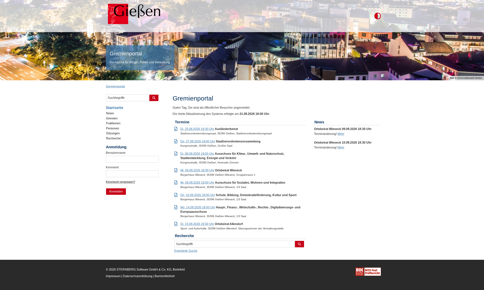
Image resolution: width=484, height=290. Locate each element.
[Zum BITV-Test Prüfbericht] (368, 272)
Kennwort (112, 167)
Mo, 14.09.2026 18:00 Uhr (197, 207)
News (110, 113)
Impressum (113, 276)
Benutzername (116, 152)
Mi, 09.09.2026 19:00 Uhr (197, 182)
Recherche (113, 138)
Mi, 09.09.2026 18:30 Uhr (197, 170)
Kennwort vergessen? (120, 181)
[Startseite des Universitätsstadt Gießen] (133, 16)
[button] (377, 16)
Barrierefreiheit (165, 276)
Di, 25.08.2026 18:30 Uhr (197, 129)
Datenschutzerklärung (137, 276)
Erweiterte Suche (185, 250)
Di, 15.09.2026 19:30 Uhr (197, 224)
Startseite (114, 108)
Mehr (340, 133)
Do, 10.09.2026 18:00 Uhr (197, 195)
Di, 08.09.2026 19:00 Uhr (197, 153)
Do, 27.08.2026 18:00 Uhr (197, 141)
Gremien (112, 118)
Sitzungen (113, 133)
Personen (112, 128)
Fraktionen (113, 123)
